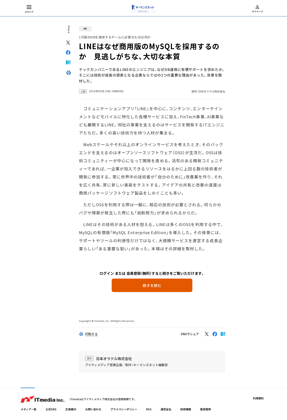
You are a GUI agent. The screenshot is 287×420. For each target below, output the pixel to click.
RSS (149, 409)
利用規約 (258, 398)
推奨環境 (205, 409)
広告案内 (70, 409)
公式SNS (51, 409)
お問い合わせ (93, 409)
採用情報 (185, 409)
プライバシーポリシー (123, 409)
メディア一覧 (29, 409)
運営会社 (166, 409)
